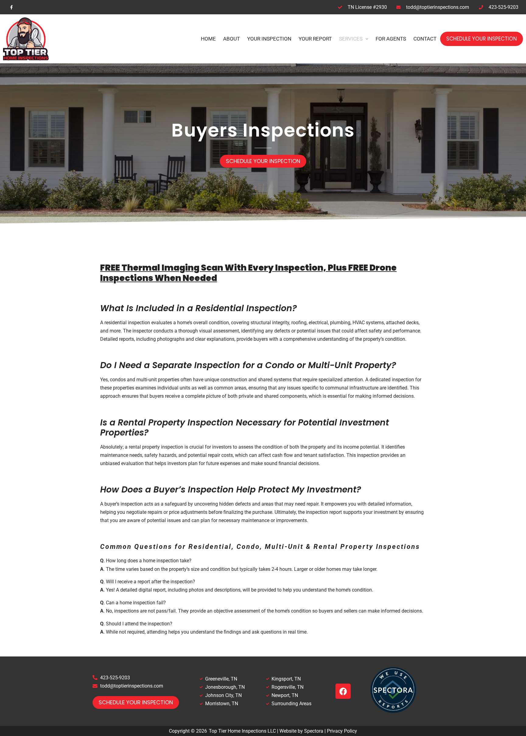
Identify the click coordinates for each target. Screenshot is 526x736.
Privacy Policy (342, 731)
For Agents (391, 39)
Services (351, 39)
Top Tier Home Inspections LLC (242, 731)
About (231, 39)
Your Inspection (269, 39)
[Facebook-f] (11, 7)
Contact (425, 39)
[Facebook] (343, 691)
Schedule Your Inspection (481, 38)
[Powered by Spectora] (393, 711)
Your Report (315, 39)
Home (208, 39)
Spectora (313, 731)
